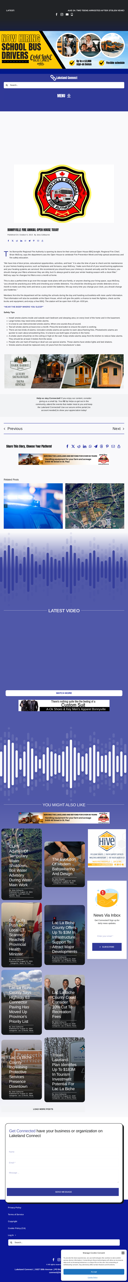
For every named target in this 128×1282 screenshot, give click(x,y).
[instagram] (61, 14)
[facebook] (56, 14)
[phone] (72, 14)
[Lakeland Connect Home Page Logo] (64, 75)
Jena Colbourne (43, 235)
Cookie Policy (93, 1277)
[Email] (38, 240)
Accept (94, 1272)
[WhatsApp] (25, 240)
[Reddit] (17, 240)
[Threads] (101, 446)
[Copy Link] (42, 240)
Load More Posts (43, 1109)
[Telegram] (29, 240)
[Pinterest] (34, 240)
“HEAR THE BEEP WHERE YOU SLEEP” (24, 307)
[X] (12, 240)
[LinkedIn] (21, 240)
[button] (123, 1253)
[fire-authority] (64, 165)
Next (116, 428)
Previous (15, 428)
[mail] (67, 14)
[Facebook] (8, 240)
